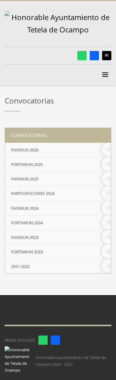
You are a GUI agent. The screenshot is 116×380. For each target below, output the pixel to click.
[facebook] (94, 55)
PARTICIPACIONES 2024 (32, 193)
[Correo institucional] (106, 55)
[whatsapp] (82, 55)
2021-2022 (20, 266)
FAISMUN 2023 (24, 237)
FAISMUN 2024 (24, 208)
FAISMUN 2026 (24, 150)
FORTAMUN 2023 (27, 252)
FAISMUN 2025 (24, 179)
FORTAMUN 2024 (27, 223)
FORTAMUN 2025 (27, 164)
